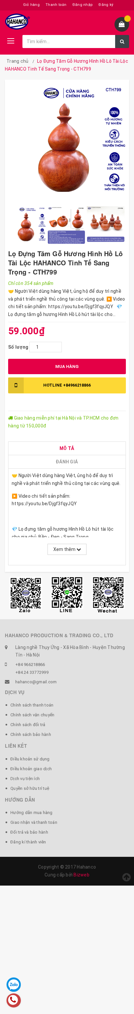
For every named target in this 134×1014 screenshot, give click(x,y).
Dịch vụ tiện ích (25, 778)
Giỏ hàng (31, 5)
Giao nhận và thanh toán (33, 822)
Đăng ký (106, 5)
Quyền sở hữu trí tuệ (29, 788)
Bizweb (81, 874)
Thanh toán (56, 5)
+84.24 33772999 (31, 672)
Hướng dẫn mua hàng (31, 812)
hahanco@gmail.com (36, 681)
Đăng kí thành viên (28, 841)
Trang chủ (17, 61)
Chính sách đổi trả (28, 724)
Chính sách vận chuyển (32, 714)
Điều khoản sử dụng (30, 758)
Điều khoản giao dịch (31, 768)
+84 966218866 (30, 664)
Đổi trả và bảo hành (29, 832)
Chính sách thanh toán (31, 705)
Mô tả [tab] (67, 448)
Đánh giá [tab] (67, 461)
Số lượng (18, 347)
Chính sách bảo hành (30, 734)
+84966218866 (67, 385)
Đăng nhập (83, 5)
